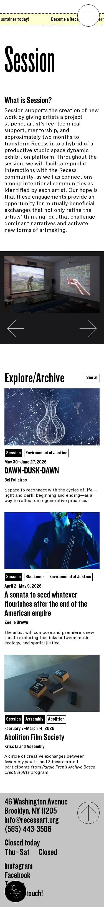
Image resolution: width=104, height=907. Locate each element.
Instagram (18, 866)
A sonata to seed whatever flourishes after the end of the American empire (45, 604)
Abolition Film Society (34, 737)
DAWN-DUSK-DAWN (31, 470)
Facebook (17, 875)
